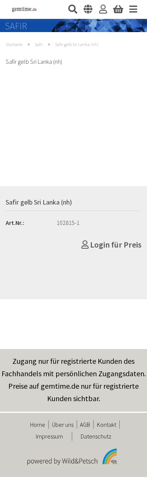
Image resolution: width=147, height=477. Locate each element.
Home (37, 424)
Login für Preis (115, 244)
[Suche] (72, 9)
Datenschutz (96, 436)
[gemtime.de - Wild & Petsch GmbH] (21, 9)
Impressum (49, 436)
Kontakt (106, 424)
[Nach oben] (126, 466)
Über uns (63, 424)
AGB (85, 424)
